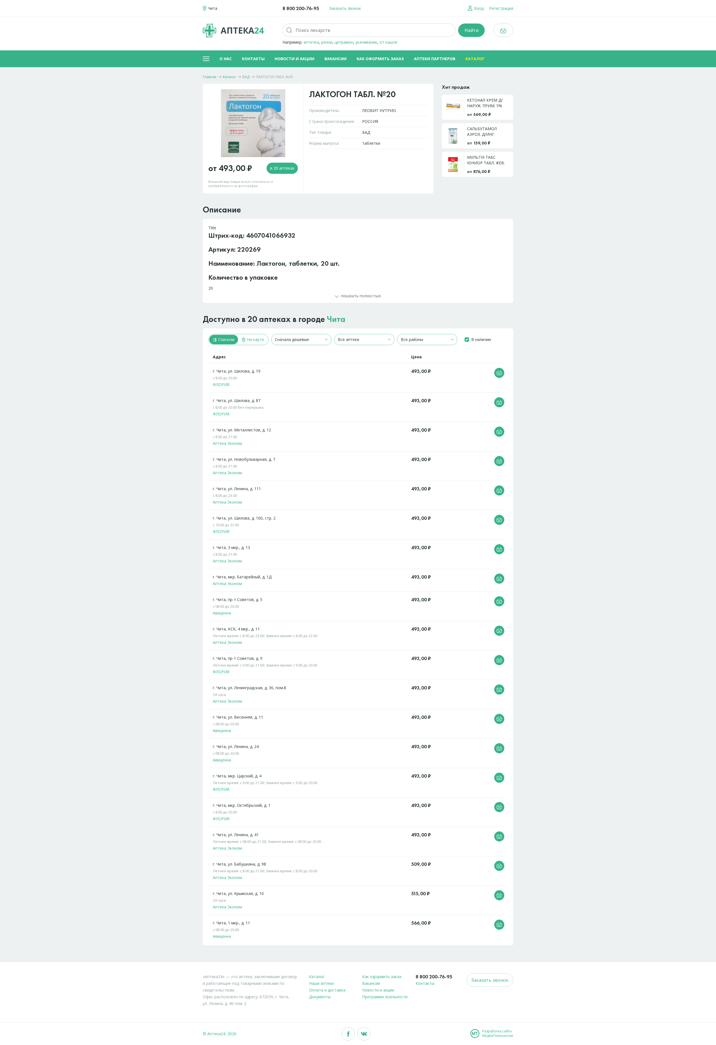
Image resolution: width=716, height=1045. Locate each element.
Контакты (253, 58)
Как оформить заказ (380, 58)
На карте (255, 339)
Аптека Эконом (227, 443)
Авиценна (222, 613)
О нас (226, 58)
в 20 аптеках (282, 168)
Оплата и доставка (327, 990)
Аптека (242, 30)
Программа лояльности (385, 996)
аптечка (311, 42)
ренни (326, 42)
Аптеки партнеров (434, 58)
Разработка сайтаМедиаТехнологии (497, 1033)
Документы (320, 996)
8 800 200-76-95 (300, 8)
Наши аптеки (321, 983)
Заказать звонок (345, 8)
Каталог (475, 58)
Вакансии (335, 58)
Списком (225, 339)
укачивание (366, 42)
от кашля (388, 42)
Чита (336, 319)
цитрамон (344, 42)
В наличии (481, 339)
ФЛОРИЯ (221, 384)
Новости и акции (294, 58)
